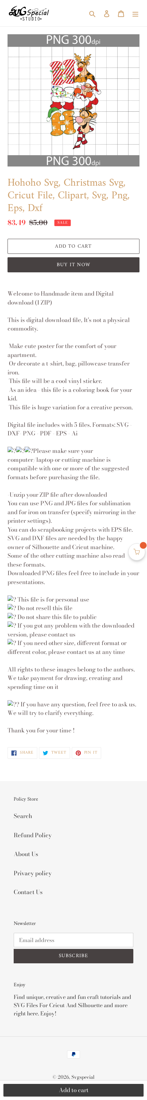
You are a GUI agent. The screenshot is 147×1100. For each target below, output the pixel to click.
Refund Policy (33, 835)
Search (23, 816)
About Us (26, 854)
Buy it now (73, 265)
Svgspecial (83, 1077)
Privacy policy (33, 873)
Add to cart (74, 1090)
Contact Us (28, 892)
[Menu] (135, 13)
